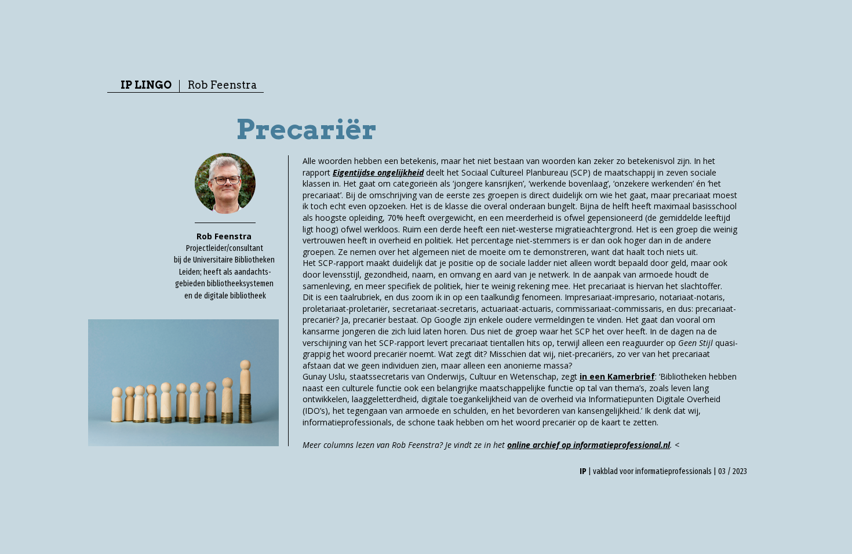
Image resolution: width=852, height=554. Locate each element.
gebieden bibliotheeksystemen (225, 284)
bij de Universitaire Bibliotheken (225, 260)
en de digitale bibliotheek (225, 296)
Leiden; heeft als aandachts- (225, 272)
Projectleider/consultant (225, 248)
